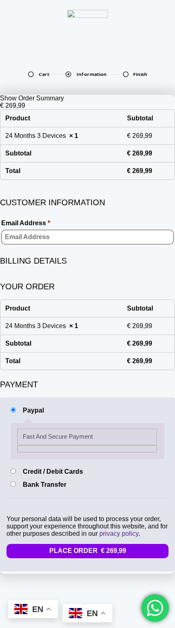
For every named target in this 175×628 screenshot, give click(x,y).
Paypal (33, 410)
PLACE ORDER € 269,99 (87, 550)
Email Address (25, 223)
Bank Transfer (44, 484)
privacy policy (118, 533)
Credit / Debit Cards (53, 471)
